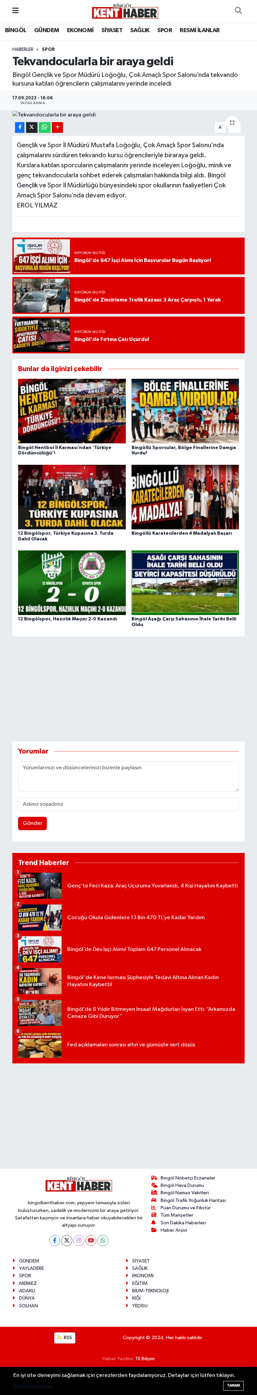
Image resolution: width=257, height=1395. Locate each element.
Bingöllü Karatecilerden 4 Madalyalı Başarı (182, 533)
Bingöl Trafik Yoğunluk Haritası (193, 1200)
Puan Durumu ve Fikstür (186, 1207)
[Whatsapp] (102, 1240)
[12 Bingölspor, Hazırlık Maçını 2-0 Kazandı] (72, 583)
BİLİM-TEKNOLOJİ (150, 1290)
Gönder (32, 823)
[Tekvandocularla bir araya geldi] (128, 114)
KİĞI (136, 1298)
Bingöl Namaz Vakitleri (185, 1192)
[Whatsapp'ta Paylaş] (45, 127)
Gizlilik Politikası (33, 1386)
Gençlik (27, 185)
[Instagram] (78, 1240)
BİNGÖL (15, 30)
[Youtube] (90, 1240)
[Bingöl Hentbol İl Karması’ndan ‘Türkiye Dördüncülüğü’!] (72, 411)
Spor (48, 49)
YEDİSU (140, 1305)
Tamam (233, 1385)
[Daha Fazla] (57, 127)
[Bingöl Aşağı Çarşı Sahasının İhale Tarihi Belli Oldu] (185, 583)
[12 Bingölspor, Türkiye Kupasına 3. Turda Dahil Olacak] (72, 497)
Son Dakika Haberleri (183, 1222)
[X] (66, 1240)
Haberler (22, 49)
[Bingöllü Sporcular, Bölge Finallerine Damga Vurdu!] (185, 411)
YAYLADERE (31, 1268)
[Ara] (238, 11)
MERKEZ (28, 1283)
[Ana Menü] (15, 11)
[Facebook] (54, 1240)
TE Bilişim (145, 1358)
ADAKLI (27, 1290)
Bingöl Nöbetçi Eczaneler (188, 1178)
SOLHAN (28, 1305)
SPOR (164, 30)
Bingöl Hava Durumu (182, 1185)
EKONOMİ (80, 30)
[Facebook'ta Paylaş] (19, 127)
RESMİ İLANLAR (200, 30)
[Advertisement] (134, 689)
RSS (67, 1337)
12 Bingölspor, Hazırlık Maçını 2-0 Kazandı (67, 619)
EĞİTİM (140, 1283)
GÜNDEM (46, 30)
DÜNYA (27, 1298)
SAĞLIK (139, 30)
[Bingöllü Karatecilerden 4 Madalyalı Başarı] (185, 497)
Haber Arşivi (174, 1230)
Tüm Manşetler (177, 1215)
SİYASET (111, 30)
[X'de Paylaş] (31, 127)
